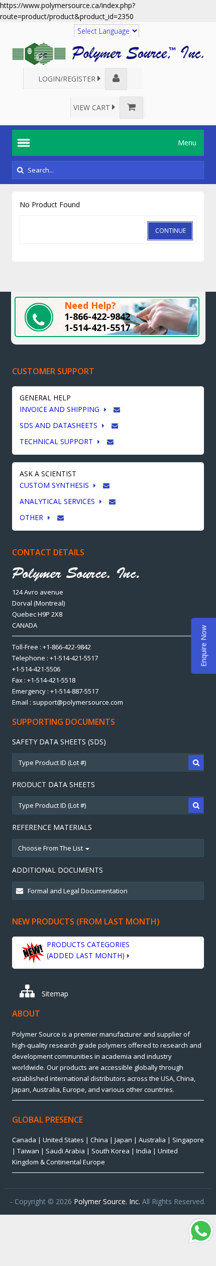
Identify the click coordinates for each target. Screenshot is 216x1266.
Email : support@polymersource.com (67, 702)
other (32, 517)
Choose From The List (51, 848)
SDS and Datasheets (59, 425)
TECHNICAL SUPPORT (57, 441)
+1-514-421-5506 (36, 668)
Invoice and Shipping (60, 409)
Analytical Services (58, 501)
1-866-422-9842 (97, 316)
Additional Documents (57, 870)
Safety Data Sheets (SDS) (59, 741)
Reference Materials (52, 827)
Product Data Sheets (53, 784)
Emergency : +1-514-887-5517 (55, 691)
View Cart (92, 107)
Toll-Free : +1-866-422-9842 (51, 646)
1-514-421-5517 (97, 327)
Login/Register (67, 78)
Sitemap (54, 993)
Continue (170, 230)
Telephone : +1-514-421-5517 (55, 657)
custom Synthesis (55, 485)
